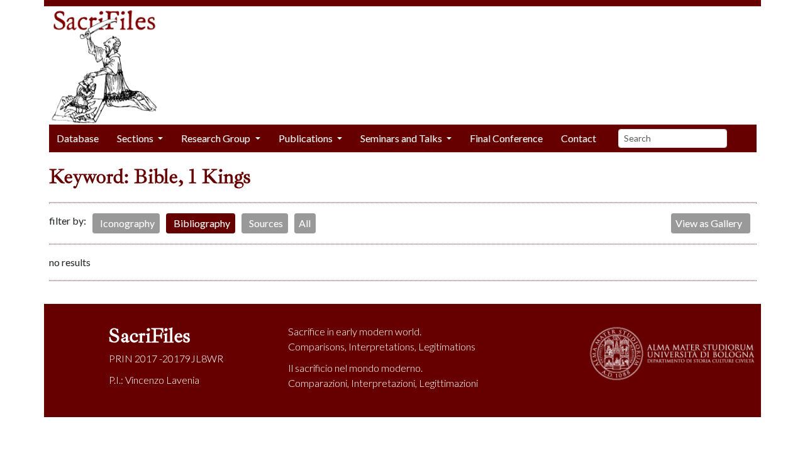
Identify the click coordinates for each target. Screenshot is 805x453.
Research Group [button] (216, 138)
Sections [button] (136, 138)
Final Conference (506, 138)
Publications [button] (307, 138)
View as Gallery (708, 223)
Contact (578, 138)
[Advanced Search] (746, 138)
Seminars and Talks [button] (402, 138)
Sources (266, 223)
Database (78, 138)
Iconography (127, 223)
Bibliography (202, 223)
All (305, 223)
